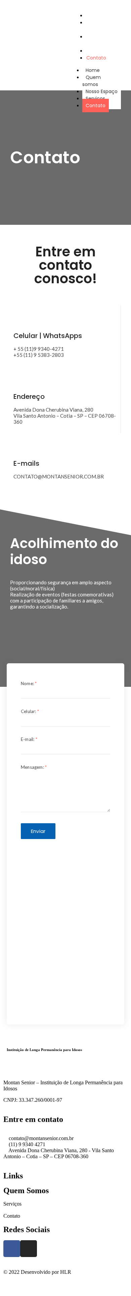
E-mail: (29, 739)
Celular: (30, 711)
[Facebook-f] (11, 1248)
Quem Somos (26, 1190)
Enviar (38, 831)
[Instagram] (28, 1248)
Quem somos (93, 26)
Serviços (95, 98)
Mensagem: (34, 767)
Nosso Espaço (94, 40)
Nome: (29, 683)
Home (93, 70)
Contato (96, 57)
